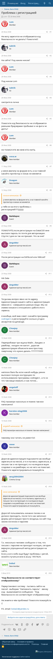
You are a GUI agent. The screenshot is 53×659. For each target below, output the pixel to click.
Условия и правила (25, 641)
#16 (50, 421)
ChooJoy (13, 328)
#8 (51, 190)
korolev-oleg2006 (18, 411)
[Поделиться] (47, 32)
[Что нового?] (44, 3)
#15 (50, 397)
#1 (51, 32)
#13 (50, 338)
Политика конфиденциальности (15, 644)
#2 (51, 56)
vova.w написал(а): (11, 195)
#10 (50, 253)
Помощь (35, 644)
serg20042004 (16, 476)
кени (12, 444)
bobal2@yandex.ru (20, 608)
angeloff (13, 387)
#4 (51, 98)
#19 (50, 538)
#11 (50, 273)
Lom (5, 16)
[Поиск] (49, 3)
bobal (12, 563)
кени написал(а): (10, 492)
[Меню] (4, 3)
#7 (51, 166)
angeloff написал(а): (11, 426)
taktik (12, 45)
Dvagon (13, 180)
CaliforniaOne (25, 657)
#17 (50, 454)
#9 (51, 226)
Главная (44, 644)
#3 (51, 77)
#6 (51, 145)
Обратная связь (8, 641)
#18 (50, 486)
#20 (50, 573)
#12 (50, 294)
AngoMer (14, 242)
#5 (51, 119)
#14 (50, 368)
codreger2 (6, 318)
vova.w (12, 156)
